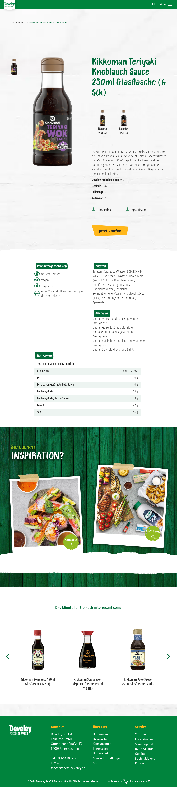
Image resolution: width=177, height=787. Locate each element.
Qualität (140, 754)
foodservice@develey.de (68, 768)
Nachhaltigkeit (145, 758)
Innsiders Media (138, 781)
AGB (96, 763)
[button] (7, 656)
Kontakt (140, 763)
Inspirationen (144, 739)
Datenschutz (101, 753)
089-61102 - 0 (66, 758)
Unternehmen (102, 734)
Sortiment (141, 734)
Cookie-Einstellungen (107, 758)
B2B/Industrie (144, 749)
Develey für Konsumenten (102, 741)
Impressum (100, 748)
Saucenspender (145, 744)
